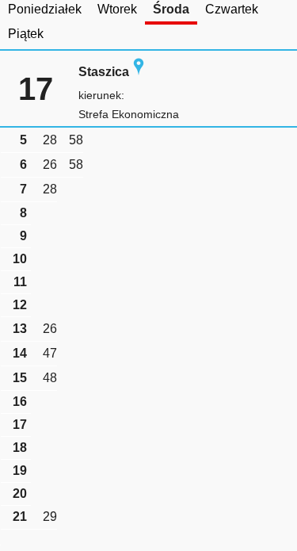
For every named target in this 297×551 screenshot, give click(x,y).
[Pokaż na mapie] (138, 71)
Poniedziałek (45, 9)
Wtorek (117, 9)
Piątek (26, 33)
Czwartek (231, 9)
